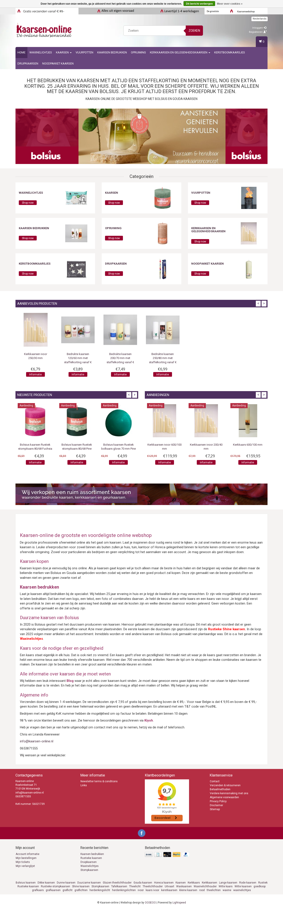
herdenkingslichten (124, 890)
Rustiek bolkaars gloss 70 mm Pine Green (117, 449)
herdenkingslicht (100, 890)
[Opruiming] (162, 233)
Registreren (256, 32)
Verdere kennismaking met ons (229, 793)
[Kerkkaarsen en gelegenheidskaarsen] (249, 233)
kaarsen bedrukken (112, 52)
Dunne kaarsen (66, 882)
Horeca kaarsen (164, 882)
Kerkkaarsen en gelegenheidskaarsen (179, 52)
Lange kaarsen (228, 882)
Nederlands (259, 18)
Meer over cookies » (230, 3)
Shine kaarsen (81, 886)
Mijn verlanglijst (25, 866)
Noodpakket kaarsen (58, 63)
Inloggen (258, 27)
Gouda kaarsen (143, 882)
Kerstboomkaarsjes (229, 52)
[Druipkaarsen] (162, 268)
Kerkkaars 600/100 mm (249, 444)
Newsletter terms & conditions (99, 781)
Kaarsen (62, 52)
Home (21, 52)
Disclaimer (216, 805)
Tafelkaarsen (119, 886)
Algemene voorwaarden (224, 797)
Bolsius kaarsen (26, 882)
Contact (215, 781)
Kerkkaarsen (209, 882)
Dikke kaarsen (46, 882)
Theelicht (135, 886)
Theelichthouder (153, 886)
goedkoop (260, 886)
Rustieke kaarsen (91, 858)
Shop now (28, 202)
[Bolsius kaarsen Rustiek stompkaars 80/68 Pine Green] (75, 420)
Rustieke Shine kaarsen (226, 629)
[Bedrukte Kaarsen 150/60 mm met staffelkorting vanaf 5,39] (78, 330)
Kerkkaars (194, 882)
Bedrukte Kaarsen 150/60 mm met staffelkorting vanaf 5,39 (78, 358)
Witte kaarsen (243, 886)
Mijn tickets (23, 862)
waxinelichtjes (242, 890)
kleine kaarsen (188, 890)
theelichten (214, 890)
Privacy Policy (218, 801)
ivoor (141, 890)
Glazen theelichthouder (117, 882)
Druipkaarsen (27, 63)
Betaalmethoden (220, 789)
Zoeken (194, 30)
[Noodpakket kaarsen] (249, 268)
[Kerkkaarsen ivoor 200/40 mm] (208, 420)
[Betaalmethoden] (168, 854)
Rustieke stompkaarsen (55, 886)
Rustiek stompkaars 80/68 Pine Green (76, 449)
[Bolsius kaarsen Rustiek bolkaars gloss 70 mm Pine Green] (117, 420)
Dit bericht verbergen (199, 3)
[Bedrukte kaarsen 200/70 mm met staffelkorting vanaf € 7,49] (205, 330)
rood (202, 890)
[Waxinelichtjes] (76, 197)
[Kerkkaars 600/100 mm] (249, 420)
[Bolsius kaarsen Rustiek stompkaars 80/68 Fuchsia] (34, 420)
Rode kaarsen (247, 882)
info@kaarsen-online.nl (36, 741)
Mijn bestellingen (26, 858)
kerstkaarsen (169, 890)
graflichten (81, 890)
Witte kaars (226, 886)
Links (83, 785)
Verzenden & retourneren (225, 785)
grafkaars (38, 890)
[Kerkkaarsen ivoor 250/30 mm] (120, 330)
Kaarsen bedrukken (92, 854)
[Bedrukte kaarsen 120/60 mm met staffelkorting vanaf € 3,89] (163, 330)
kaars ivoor (152, 890)
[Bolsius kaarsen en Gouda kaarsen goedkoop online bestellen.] (44, 29)
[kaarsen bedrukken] (76, 233)
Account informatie (27, 854)
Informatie (78, 374)
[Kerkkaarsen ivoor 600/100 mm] (166, 420)
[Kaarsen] (162, 197)
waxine (227, 890)
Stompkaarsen (89, 870)
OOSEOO (150, 902)
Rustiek (263, 882)
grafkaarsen (53, 890)
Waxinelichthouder (205, 886)
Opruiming (138, 52)
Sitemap (215, 809)
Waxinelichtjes (40, 52)
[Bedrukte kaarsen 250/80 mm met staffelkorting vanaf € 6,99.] (247, 330)
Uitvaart (169, 886)
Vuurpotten (84, 52)
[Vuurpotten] (249, 197)
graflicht (68, 890)
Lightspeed (179, 902)
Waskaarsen (184, 886)
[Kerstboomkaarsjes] (76, 268)
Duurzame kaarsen (89, 882)
